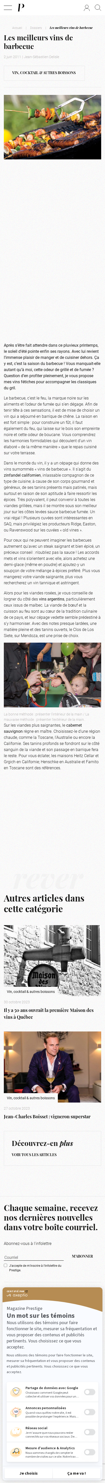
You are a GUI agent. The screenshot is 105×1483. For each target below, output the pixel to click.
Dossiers (36, 28)
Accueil (17, 28)
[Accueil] (20, 7)
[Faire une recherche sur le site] (98, 7)
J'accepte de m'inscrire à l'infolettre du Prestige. (35, 1267)
